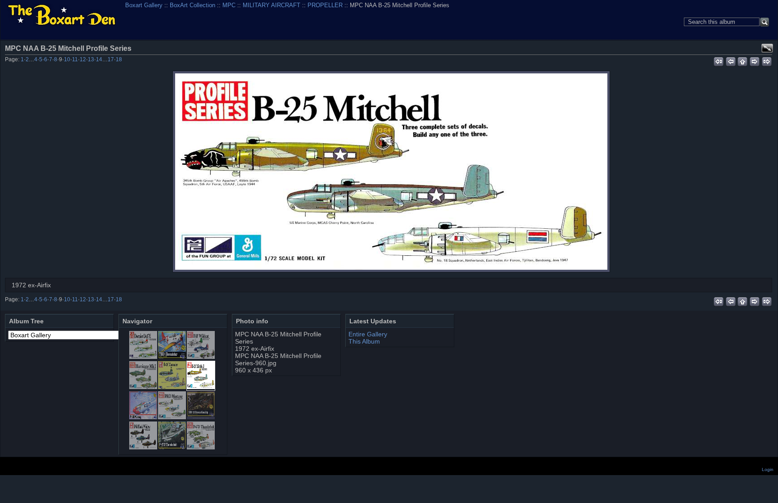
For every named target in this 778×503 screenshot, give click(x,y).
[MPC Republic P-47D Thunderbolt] (172, 447)
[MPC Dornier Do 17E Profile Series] (143, 356)
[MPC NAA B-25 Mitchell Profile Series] (391, 171)
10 (67, 59)
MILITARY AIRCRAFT (271, 5)
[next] (755, 60)
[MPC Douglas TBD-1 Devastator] (172, 356)
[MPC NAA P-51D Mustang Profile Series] (172, 417)
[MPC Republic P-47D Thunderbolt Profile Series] (201, 447)
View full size (767, 48)
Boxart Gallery (144, 5)
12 (83, 59)
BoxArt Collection (192, 5)
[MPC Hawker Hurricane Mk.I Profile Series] (143, 386)
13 (91, 59)
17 (111, 59)
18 (119, 59)
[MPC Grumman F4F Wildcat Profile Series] (201, 356)
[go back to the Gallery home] (62, 15)
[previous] (730, 60)
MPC (228, 5)
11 (75, 59)
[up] (742, 60)
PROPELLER (325, 5)
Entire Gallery (367, 334)
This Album (364, 341)
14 (99, 59)
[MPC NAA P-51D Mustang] (143, 417)
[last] (767, 60)
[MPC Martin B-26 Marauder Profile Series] (172, 386)
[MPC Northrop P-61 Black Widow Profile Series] (143, 447)
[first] (718, 60)
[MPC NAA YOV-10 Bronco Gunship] (201, 417)
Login (767, 469)
